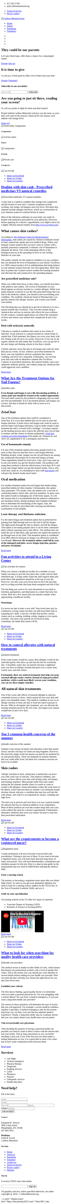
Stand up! (5, 123)
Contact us (11, 1162)
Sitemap (10, 1170)
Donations (11, 28)
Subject (4, 1108)
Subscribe (33, 92)
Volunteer (11, 1159)
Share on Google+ (15, 181)
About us (11, 1154)
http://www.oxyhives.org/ (46, 225)
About (9, 26)
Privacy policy (13, 13)
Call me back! (8, 1111)
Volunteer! (11, 31)
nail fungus (50, 470)
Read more (6, 372)
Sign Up (32, 1186)
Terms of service (14, 11)
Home (9, 23)
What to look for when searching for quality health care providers (27, 955)
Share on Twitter (14, 178)
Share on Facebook (15, 175)
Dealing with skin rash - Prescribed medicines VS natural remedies (26, 189)
